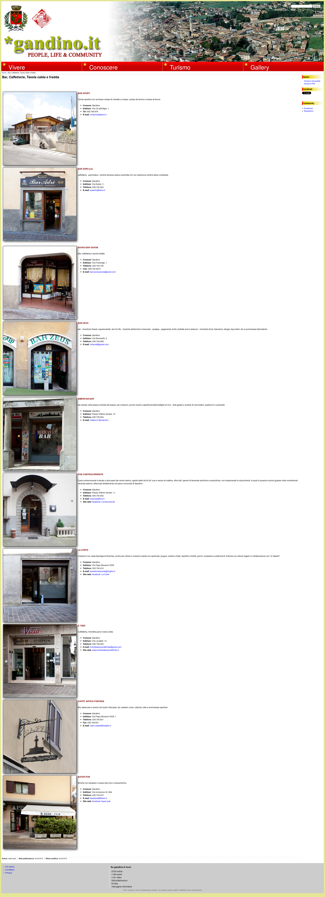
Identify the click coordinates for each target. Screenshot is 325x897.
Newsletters (308, 111)
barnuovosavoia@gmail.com (103, 271)
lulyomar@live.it (97, 498)
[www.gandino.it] (162, 60)
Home (4, 72)
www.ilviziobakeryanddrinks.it (105, 650)
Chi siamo (9, 866)
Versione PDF (309, 83)
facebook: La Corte (101, 574)
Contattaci (9, 869)
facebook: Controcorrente (103, 501)
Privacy (8, 872)
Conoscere (103, 67)
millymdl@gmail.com (99, 344)
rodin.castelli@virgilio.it (100, 725)
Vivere (17, 67)
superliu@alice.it (97, 190)
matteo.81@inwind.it (99, 420)
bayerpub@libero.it (98, 798)
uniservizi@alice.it (98, 114)
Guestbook (308, 108)
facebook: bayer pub (101, 801)
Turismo (180, 67)
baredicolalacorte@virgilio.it (102, 571)
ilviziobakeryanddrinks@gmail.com (105, 646)
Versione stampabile (312, 81)
